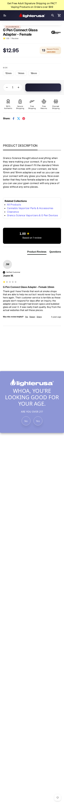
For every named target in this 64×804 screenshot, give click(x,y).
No (26, 421)
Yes (38, 421)
